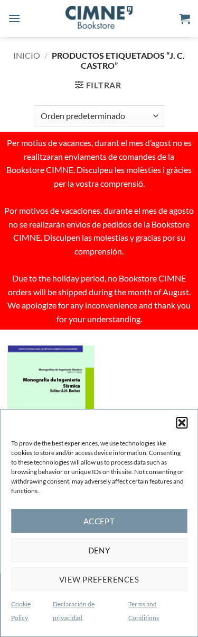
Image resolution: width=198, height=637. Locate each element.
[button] (181, 422)
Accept (99, 521)
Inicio (26, 55)
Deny (99, 550)
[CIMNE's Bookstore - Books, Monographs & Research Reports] (99, 18)
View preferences (99, 579)
